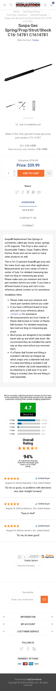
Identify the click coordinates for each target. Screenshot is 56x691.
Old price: (23, 160)
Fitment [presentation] (28, 225)
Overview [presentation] (28, 202)
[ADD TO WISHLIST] (49, 173)
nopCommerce (34, 679)
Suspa (35, 40)
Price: (21, 165)
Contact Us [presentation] (28, 218)
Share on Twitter (17, 192)
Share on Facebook (22, 192)
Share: (28, 186)
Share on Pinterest (28, 192)
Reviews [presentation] (28, 210)
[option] (10, 105)
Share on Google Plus (33, 192)
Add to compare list (30, 125)
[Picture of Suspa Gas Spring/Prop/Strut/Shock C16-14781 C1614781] (10, 105)
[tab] (28, 202)
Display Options (31, 560)
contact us (15, 314)
